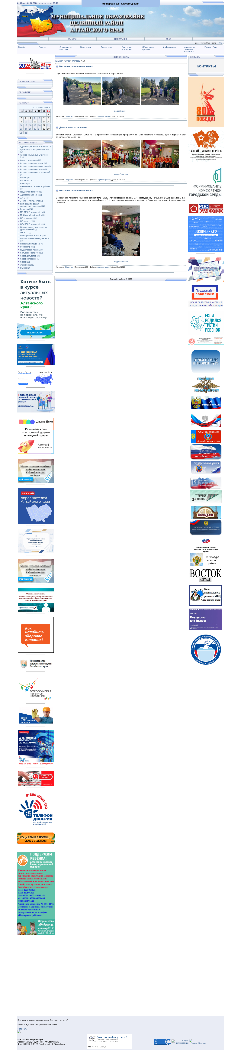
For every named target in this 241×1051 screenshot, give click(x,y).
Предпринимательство (31, 235)
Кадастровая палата (30, 250)
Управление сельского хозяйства (189, 49)
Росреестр (25, 247)
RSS (220, 43)
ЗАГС (22, 198)
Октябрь (76, 61)
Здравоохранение (28, 195)
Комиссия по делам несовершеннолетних (30, 205)
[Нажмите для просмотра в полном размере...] (82, 104)
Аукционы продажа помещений (35, 172)
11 (30, 122)
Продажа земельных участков (34, 238)
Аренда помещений (29, 160)
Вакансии (24, 180)
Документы (106, 47)
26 (35, 129)
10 (26, 122)
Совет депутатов (28, 256)
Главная (72, 39)
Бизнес (23, 177)
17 (26, 125)
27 (39, 129)
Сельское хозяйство (30, 253)
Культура (24, 209)
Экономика (85, 47)
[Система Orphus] (109, 1048)
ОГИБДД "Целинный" (30, 224)
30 (21, 132)
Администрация (104, 116)
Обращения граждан (148, 48)
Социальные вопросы (65, 48)
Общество (25, 221)
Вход (168, 39)
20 (39, 125)
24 (26, 129)
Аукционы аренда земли (31, 163)
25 (30, 129)
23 (21, 129)
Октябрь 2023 (41, 107)
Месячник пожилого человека (76, 66)
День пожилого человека (73, 127)
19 (35, 125)
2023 (67, 61)
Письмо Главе (211, 47)
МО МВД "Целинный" (30, 212)
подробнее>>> (121, 111)
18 (30, 125)
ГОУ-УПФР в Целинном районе (35, 186)
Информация (169, 47)
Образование (26, 218)
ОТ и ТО (24, 232)
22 (48, 125)
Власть (42, 47)
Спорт (23, 262)
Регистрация (120, 39)
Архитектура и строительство (34, 149)
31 (26, 132)
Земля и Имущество (30, 201)
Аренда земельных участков (34, 155)
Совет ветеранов (28, 259)
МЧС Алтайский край (30, 215)
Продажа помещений (30, 244)
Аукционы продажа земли (32, 169)
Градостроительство (30, 192)
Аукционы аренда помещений (34, 166)
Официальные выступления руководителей (33, 228)
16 (21, 125)
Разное (23, 268)
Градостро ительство (126, 48)
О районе (22, 47)
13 (39, 122)
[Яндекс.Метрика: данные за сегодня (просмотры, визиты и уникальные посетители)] (197, 1041)
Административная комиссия (34, 146)
